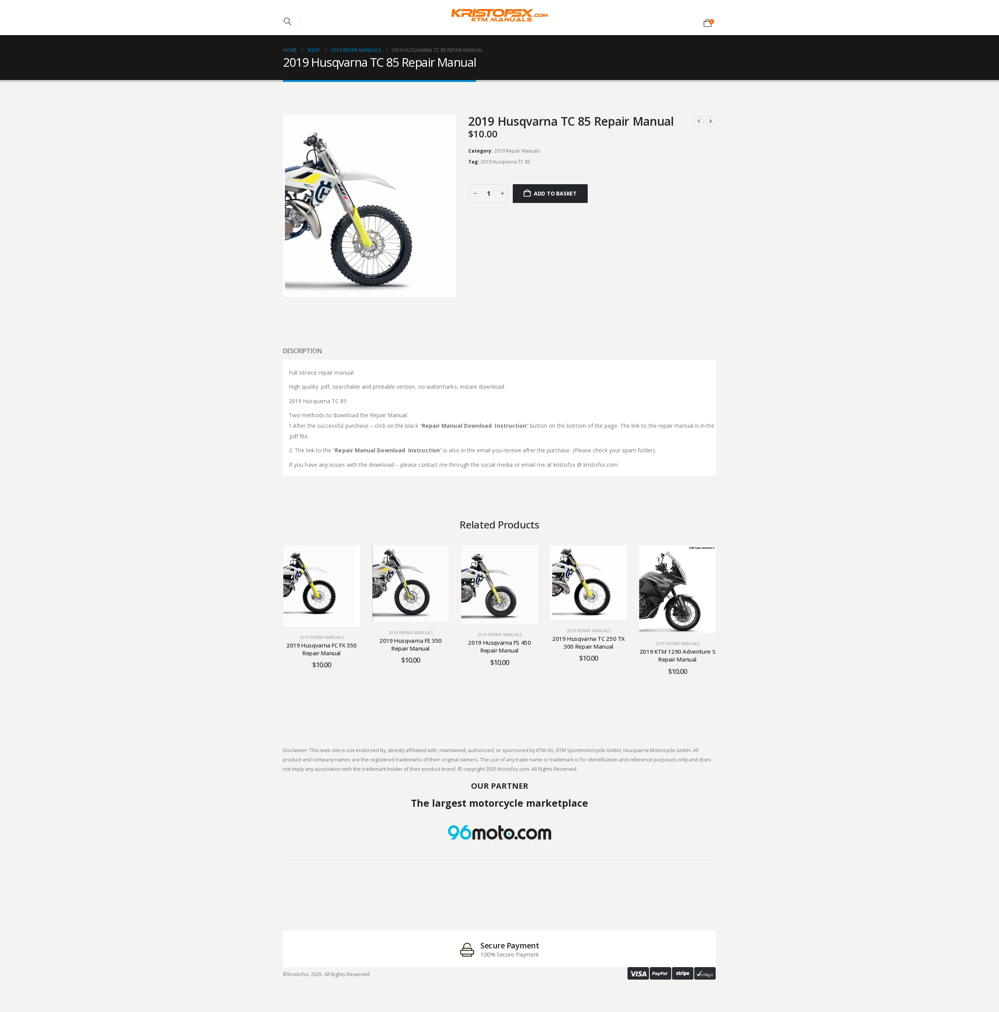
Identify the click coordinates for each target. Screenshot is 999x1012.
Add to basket (555, 193)
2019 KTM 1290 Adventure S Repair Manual (678, 655)
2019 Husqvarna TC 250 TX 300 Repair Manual (588, 642)
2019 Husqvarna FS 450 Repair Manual (499, 646)
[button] (287, 21)
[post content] (321, 586)
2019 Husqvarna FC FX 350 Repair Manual (321, 649)
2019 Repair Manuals (517, 151)
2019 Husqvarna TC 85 (505, 161)
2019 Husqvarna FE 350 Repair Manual (410, 644)
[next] (710, 121)
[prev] (698, 121)
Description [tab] (302, 351)
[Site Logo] (499, 15)
